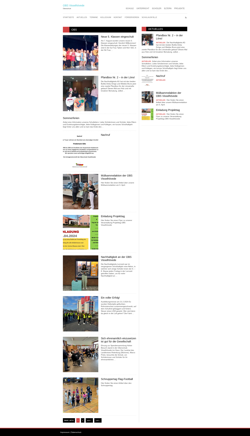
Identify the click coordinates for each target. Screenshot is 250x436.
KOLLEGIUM (105, 17)
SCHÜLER (156, 8)
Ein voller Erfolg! (110, 297)
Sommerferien (71, 118)
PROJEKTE (179, 8)
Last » (98, 420)
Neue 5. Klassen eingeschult (117, 36)
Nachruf (105, 134)
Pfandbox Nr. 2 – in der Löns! (118, 77)
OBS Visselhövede (73, 5)
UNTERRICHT (142, 8)
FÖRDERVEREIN (132, 17)
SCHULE (130, 8)
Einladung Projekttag (113, 216)
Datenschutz (76, 432)
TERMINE (94, 17)
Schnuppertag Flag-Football (117, 379)
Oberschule (67, 8)
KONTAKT (118, 17)
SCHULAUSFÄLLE (149, 17)
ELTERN (167, 8)
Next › (89, 420)
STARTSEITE (68, 17)
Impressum (65, 432)
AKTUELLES (82, 17)
